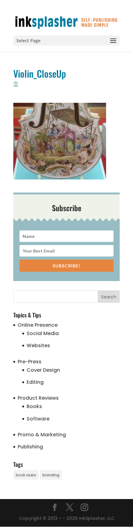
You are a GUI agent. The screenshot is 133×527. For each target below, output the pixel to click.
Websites (38, 345)
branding (50, 475)
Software (38, 418)
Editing (35, 382)
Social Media (43, 333)
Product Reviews (38, 398)
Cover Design (43, 370)
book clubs (26, 475)
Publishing (30, 446)
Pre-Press (29, 361)
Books (34, 406)
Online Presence (38, 325)
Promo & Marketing (42, 434)
